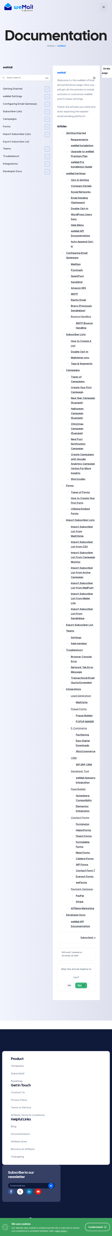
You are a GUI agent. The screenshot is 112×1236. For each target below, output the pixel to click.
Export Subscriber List (16, 141)
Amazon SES (78, 288)
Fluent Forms (84, 836)
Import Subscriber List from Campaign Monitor (83, 557)
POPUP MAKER (85, 721)
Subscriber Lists (12, 111)
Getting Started (12, 88)
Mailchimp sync (80, 357)
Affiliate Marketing (82, 908)
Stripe (79, 901)
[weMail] (18, 7)
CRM (74, 758)
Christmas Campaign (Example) (77, 429)
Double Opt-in (79, 208)
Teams (7, 148)
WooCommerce (85, 751)
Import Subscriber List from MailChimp (82, 531)
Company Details (81, 186)
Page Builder (78, 789)
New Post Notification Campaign (78, 444)
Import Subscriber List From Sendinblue (82, 614)
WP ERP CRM (84, 764)
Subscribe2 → (87, 937)
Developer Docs (12, 171)
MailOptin (82, 702)
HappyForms (83, 830)
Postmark (77, 270)
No (69, 985)
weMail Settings (12, 96)
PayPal (80, 895)
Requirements (79, 139)
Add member (79, 643)
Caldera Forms (85, 858)
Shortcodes (78, 479)
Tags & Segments (81, 363)
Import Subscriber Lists (17, 134)
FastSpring (82, 734)
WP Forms (82, 864)
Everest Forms (84, 876)
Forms (6, 126)
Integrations (10, 163)
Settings (76, 637)
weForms (81, 882)
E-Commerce (79, 728)
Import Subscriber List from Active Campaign (82, 572)
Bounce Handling (81, 316)
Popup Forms (79, 709)
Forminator (82, 824)
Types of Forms (80, 492)
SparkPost (77, 276)
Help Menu (77, 225)
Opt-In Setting (80, 180)
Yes (81, 985)
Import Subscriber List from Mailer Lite (82, 598)
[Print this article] (94, 78)
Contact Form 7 (85, 870)
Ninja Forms (83, 852)
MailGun (76, 264)
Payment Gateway (82, 889)
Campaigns (9, 119)
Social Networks (81, 192)
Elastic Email (78, 300)
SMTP (74, 294)
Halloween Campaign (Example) (77, 413)
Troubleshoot (11, 156)
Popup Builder (84, 715)
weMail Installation (82, 145)
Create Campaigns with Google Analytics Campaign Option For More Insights (83, 463)
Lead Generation (81, 695)
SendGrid (76, 282)
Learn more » (61, 1231)
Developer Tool (80, 771)
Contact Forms (80, 817)
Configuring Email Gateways (20, 103)
